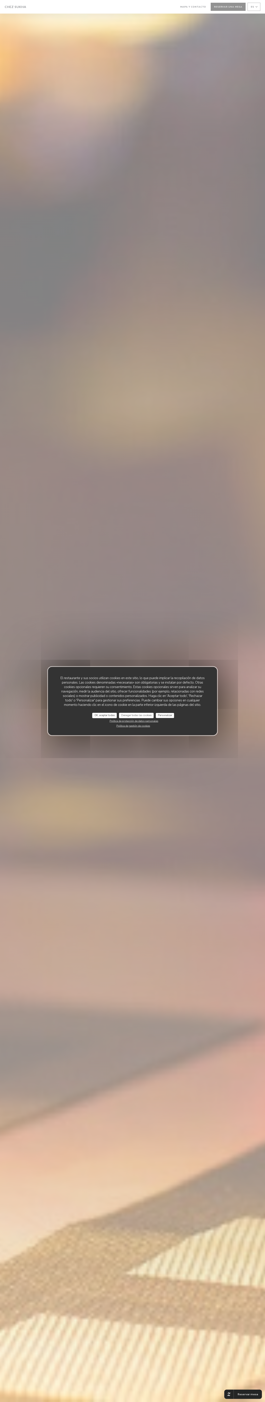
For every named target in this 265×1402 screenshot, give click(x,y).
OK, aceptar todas (104, 715)
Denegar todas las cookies (136, 715)
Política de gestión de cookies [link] (133, 726)
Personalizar (165, 715)
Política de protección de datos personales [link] (134, 721)
